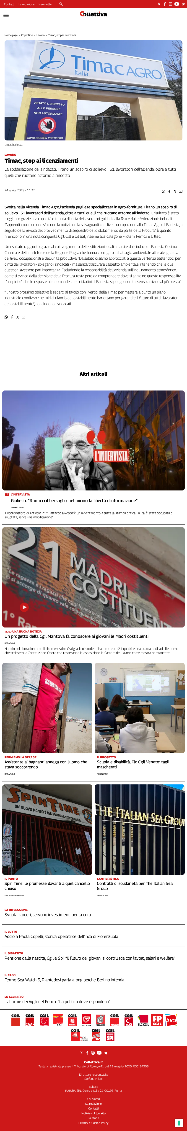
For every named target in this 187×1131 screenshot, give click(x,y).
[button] (163, 191)
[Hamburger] (6, 15)
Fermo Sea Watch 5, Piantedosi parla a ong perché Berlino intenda (65, 979)
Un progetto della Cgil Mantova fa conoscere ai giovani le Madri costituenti (76, 636)
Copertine (27, 35)
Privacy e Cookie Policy (93, 1123)
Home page (11, 35)
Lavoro (40, 35)
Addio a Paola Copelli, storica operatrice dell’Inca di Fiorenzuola (61, 936)
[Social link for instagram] (170, 4)
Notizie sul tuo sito (93, 1113)
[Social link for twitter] (159, 4)
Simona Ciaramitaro (15, 895)
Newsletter (46, 4)
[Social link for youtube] (176, 4)
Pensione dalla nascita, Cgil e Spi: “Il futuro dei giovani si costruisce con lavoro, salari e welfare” (90, 958)
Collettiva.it (93, 1062)
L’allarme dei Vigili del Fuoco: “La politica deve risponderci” (57, 1001)
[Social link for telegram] (183, 4)
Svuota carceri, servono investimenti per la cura (48, 914)
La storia (93, 1118)
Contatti (9, 4)
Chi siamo (93, 1099)
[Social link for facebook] (164, 4)
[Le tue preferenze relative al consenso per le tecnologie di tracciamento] (179, 1123)
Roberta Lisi (17, 507)
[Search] (61, 4)
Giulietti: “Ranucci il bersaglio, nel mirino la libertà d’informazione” (74, 500)
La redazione (26, 4)
